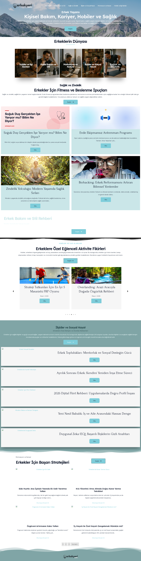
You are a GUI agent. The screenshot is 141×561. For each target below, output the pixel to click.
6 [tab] (75, 315)
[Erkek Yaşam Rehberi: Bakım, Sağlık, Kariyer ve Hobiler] (22, 6)
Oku (35, 150)
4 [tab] (71, 315)
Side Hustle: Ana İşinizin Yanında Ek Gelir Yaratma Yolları (43, 490)
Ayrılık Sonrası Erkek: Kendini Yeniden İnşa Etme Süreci (94, 373)
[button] (13, 291)
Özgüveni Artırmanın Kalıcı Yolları (42, 526)
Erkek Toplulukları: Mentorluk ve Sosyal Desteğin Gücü (94, 353)
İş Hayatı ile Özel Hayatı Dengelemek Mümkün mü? (98, 526)
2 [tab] (68, 315)
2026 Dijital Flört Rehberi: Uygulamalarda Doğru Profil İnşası (94, 393)
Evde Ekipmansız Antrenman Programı (106, 133)
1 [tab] (66, 315)
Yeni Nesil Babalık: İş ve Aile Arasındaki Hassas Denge (94, 413)
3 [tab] (69, 315)
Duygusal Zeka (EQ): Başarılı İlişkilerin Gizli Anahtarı (94, 434)
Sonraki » (75, 544)
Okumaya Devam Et (42, 503)
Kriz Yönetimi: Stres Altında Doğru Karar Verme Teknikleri (98, 490)
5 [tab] (73, 315)
